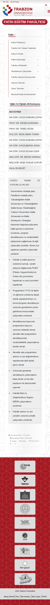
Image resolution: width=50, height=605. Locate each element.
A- (15, 444)
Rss (17, 597)
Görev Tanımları (17, 88)
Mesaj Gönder (9, 597)
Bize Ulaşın (36, 597)
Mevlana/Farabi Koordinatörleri (23, 94)
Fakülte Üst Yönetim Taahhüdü (23, 48)
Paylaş (14, 441)
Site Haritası (25, 597)
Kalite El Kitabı (17, 54)
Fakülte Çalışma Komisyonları (23, 77)
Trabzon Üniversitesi (27, 591)
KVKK (44, 597)
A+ (11, 444)
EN (7, 2)
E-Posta (15, 2)
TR (4, 2)
